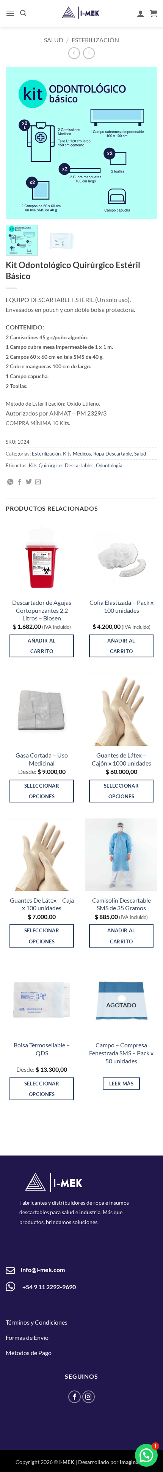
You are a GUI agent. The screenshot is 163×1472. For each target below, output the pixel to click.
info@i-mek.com (43, 1269)
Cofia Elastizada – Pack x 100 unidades (121, 606)
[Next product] (74, 53)
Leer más (121, 1083)
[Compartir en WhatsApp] (10, 482)
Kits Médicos (77, 454)
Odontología (109, 465)
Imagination (134, 1462)
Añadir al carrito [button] (41, 646)
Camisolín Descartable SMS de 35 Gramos (121, 904)
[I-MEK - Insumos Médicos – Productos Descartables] (81, 12)
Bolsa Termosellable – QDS (42, 1048)
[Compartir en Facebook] (20, 482)
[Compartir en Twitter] (29, 482)
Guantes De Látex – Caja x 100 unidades (42, 904)
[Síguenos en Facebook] (74, 1396)
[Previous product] (89, 53)
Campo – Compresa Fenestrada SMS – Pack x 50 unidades (121, 1052)
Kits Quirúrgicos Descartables (61, 465)
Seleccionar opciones (41, 791)
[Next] (145, 143)
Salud (53, 39)
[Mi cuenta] (140, 13)
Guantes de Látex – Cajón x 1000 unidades (121, 759)
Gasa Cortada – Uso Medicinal (42, 759)
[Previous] (18, 143)
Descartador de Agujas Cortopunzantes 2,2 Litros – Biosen (41, 610)
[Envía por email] (38, 482)
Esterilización (95, 39)
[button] (10, 13)
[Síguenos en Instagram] (88, 1396)
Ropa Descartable (112, 454)
